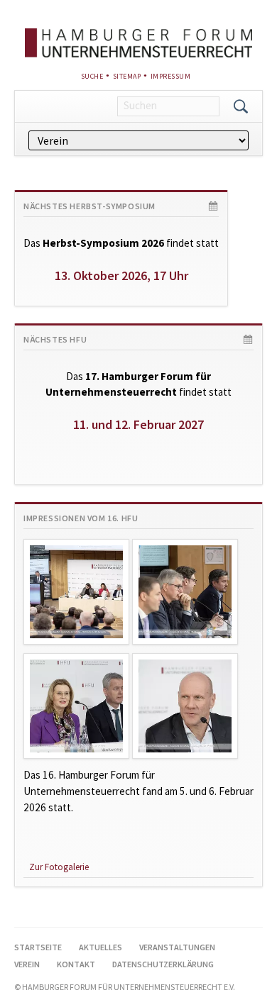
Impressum (171, 76)
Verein (27, 964)
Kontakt (76, 964)
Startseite (38, 947)
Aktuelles (100, 947)
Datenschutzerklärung (163, 964)
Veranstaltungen (177, 947)
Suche (92, 76)
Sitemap (127, 76)
